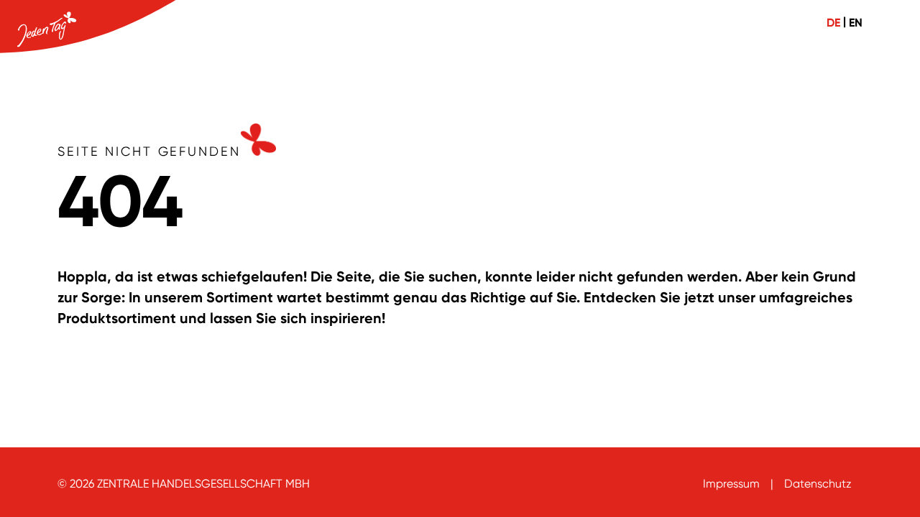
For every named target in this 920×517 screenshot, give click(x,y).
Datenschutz (818, 483)
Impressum (731, 483)
